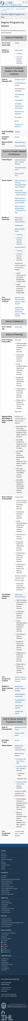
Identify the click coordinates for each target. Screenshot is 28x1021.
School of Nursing (5, 892)
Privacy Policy (4, 966)
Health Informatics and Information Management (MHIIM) (20, 182)
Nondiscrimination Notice (6, 964)
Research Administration (6, 924)
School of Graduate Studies (7, 886)
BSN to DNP (18, 340)
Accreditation (4, 875)
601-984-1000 (13, 994)
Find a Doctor (4, 906)
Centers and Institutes (6, 919)
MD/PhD (17, 137)
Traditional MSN (19, 497)
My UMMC (3, 863)
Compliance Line (5, 958)
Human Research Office (6, 920)
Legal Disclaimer (4, 962)
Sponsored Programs (6, 926)
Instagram (5, 946)
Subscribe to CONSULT (6, 938)
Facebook (4, 940)
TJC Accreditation (5, 968)
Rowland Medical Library (6, 883)
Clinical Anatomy (19, 100)
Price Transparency (5, 910)
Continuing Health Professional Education (10, 879)
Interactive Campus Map (6, 859)
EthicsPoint (3, 960)
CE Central (3, 854)
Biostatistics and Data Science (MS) (21, 761)
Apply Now (3, 877)
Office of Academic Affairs (13, 5)
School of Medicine (5, 890)
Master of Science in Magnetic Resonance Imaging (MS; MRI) (20, 200)
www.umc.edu (4, 991)
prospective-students (20, 9)
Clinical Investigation (20, 146)
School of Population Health (7, 894)
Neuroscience (18, 117)
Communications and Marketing (8, 933)
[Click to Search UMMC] (23, 2)
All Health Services (5, 901)
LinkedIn (4, 948)
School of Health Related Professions (9, 888)
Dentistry (17, 43)
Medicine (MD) (18, 327)
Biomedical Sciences (20, 79)
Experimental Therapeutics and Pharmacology (19, 106)
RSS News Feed (6, 950)
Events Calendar (4, 935)
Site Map (3, 867)
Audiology (17, 131)
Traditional (19, 53)
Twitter (4, 942)
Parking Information (5, 865)
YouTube (4, 944)
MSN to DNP (18, 411)
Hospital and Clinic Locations (7, 908)
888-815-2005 (14, 996)
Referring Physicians (5, 912)
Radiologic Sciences (20, 247)
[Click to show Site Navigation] (26, 2)
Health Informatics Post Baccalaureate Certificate (20, 299)
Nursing (17, 121)
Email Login (3, 855)
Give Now (3, 857)
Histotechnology (19, 225)
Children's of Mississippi (6, 902)
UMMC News (4, 937)
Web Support (4, 970)
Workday (3, 868)
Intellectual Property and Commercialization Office (12, 922)
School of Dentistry (5, 885)
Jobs (2, 861)
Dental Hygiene (19, 50)
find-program (4, 10)
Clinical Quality (4, 904)
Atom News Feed (6, 952)
